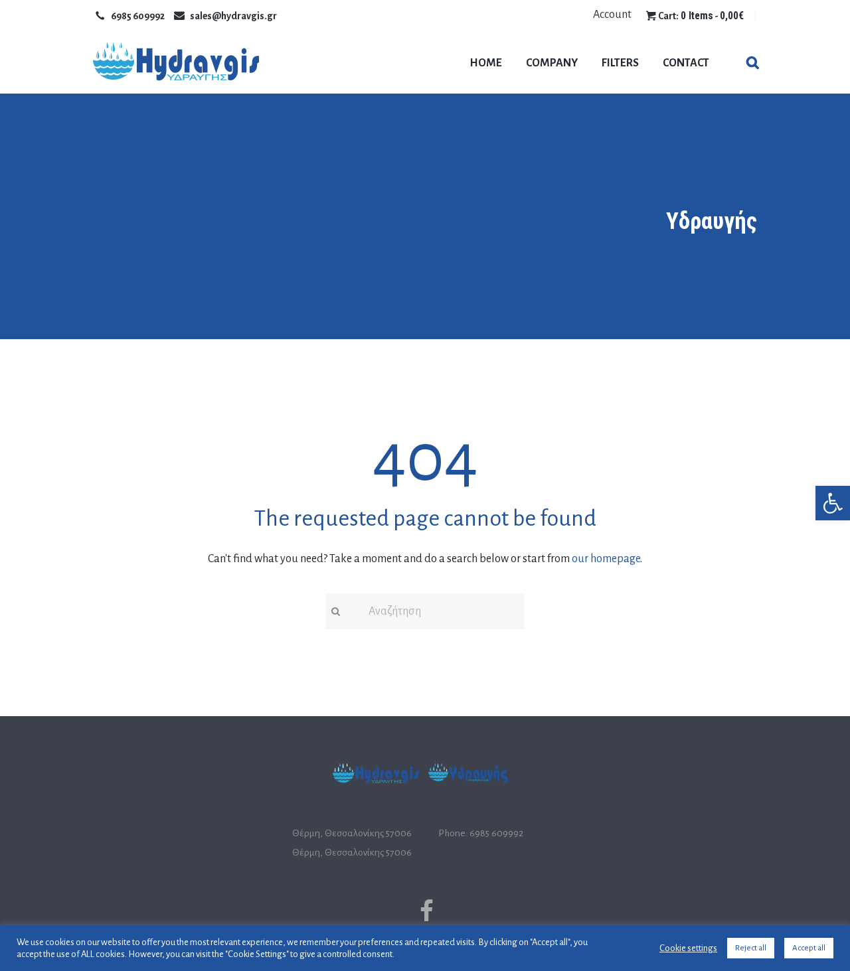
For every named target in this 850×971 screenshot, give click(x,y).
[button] (832, 503)
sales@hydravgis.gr (233, 16)
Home (485, 63)
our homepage (606, 559)
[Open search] (751, 64)
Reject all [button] (750, 948)
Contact (686, 63)
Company (552, 63)
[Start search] (334, 611)
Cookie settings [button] (688, 948)
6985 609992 (138, 16)
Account (612, 15)
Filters (620, 63)
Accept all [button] (808, 948)
